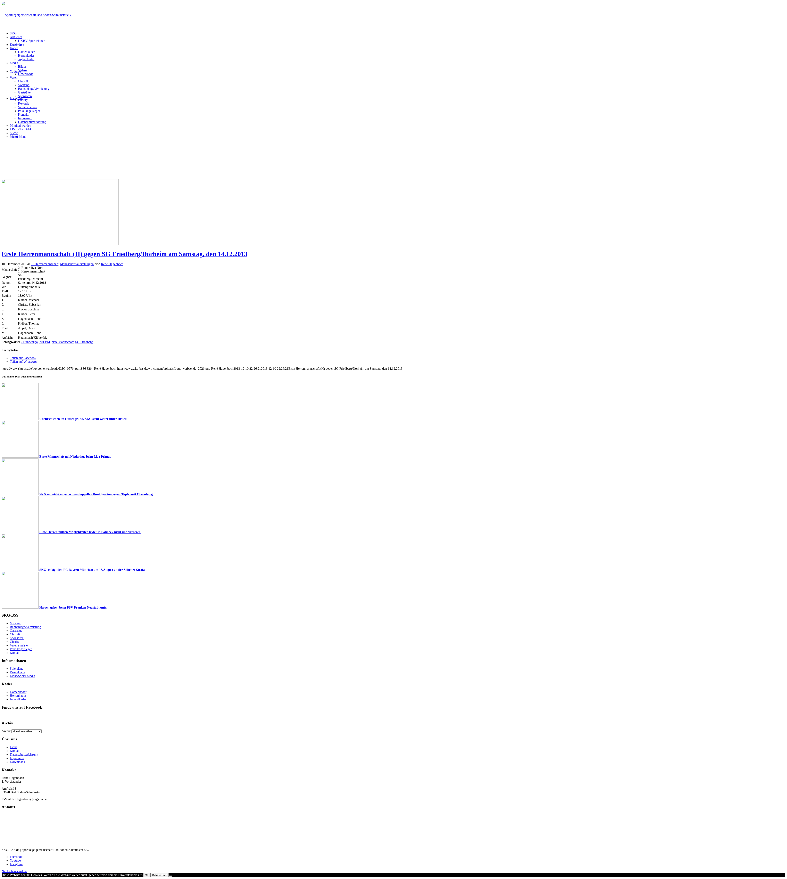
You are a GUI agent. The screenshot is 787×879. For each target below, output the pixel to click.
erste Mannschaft (63, 342)
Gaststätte (16, 630)
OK (147, 875)
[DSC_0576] (60, 244)
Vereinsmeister (19, 645)
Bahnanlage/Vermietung (25, 627)
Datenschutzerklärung (24, 754)
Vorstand (15, 623)
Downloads (17, 672)
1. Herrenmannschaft (44, 264)
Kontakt (15, 652)
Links (13, 747)
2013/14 (44, 342)
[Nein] (170, 876)
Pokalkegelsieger (21, 649)
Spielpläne (16, 668)
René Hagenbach (112, 264)
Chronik (15, 634)
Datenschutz (159, 875)
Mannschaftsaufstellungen (77, 264)
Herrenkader (18, 695)
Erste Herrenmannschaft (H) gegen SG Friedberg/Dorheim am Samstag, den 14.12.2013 (124, 254)
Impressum (17, 758)
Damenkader (18, 692)
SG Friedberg (84, 342)
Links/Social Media (22, 676)
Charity (14, 641)
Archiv (6, 731)
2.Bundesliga (29, 342)
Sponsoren (17, 638)
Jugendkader (18, 699)
